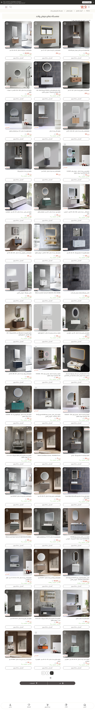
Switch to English (87, 2)
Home (88, 11)
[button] (43, 673)
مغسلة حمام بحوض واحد (56, 11)
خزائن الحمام (69, 11)
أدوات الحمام (79, 11)
